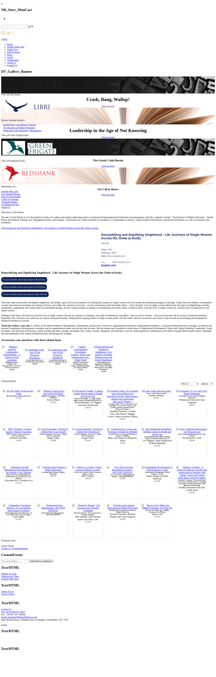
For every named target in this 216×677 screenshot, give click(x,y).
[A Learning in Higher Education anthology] (53, 470)
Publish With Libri (15, 47)
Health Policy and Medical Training (19, 125)
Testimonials (13, 60)
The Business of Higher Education (19, 127)
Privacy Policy (8, 594)
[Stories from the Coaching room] (53, 393)
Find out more (108, 106)
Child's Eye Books (10, 199)
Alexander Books (9, 202)
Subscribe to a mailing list (41, 561)
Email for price (108, 265)
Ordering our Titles (10, 576)
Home (10, 44)
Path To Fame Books (11, 196)
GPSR (10, 57)
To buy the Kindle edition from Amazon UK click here (24, 280)
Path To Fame (13, 52)
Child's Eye (12, 49)
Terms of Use (7, 591)
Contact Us (12, 65)
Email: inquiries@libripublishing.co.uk (19, 617)
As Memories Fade (10, 204)
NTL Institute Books (10, 194)
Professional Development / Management (22, 130)
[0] (122, 472)
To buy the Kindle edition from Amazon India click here (25, 294)
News (9, 55)
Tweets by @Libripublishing (14, 548)
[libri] (4, 39)
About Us (11, 63)
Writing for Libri (8, 574)
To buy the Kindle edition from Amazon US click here (24, 287)
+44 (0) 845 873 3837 (15, 612)
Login (4, 625)
